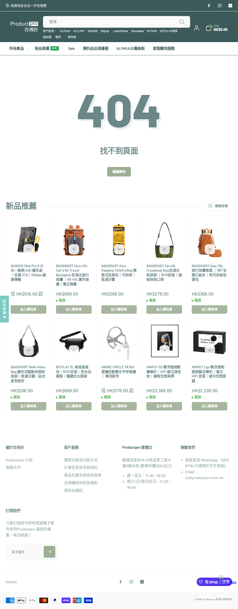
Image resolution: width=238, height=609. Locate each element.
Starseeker (137, 31)
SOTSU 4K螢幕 (169, 31)
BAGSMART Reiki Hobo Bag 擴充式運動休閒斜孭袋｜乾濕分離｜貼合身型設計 (28, 374)
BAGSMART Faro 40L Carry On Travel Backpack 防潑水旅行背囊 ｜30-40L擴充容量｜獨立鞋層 (72, 275)
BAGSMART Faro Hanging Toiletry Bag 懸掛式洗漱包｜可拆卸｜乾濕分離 (119, 273)
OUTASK (152, 31)
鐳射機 (47, 37)
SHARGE (93, 31)
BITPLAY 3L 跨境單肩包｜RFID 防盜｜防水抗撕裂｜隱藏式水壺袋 (73, 371)
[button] (217, 27)
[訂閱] (49, 552)
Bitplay (105, 31)
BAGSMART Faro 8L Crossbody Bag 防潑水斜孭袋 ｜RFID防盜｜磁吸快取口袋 (164, 273)
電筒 (58, 37)
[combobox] (116, 22)
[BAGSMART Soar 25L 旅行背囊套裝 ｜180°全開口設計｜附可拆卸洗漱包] (210, 249)
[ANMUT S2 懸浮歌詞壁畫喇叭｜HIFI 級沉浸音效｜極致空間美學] (164, 350)
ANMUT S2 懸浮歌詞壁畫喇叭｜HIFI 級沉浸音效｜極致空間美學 (163, 371)
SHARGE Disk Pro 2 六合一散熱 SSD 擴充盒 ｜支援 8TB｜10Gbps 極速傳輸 (28, 273)
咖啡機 (72, 37)
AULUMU (79, 31)
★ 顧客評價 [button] (4, 309)
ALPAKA (65, 31)
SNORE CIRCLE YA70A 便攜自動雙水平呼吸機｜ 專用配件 (118, 371)
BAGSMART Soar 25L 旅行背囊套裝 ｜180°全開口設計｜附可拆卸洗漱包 (209, 273)
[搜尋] (182, 22)
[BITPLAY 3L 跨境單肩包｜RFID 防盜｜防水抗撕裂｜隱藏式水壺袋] (74, 350)
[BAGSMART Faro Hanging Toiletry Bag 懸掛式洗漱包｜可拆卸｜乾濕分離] (119, 249)
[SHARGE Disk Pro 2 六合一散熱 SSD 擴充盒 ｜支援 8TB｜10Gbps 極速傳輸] (28, 249)
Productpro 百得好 (212, 599)
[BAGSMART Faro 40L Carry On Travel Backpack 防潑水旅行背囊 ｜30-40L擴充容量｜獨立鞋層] (74, 249)
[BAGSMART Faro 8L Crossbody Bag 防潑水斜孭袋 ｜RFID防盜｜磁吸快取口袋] (164, 249)
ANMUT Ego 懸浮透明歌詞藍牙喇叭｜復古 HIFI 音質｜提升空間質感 (209, 374)
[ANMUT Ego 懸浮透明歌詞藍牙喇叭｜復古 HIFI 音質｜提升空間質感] (210, 350)
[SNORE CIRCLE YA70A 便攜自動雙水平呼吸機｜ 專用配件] (119, 350)
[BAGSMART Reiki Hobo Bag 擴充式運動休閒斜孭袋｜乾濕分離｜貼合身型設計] (28, 350)
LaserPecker (120, 31)
